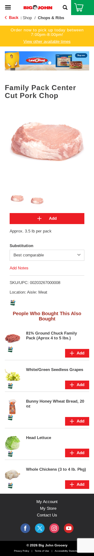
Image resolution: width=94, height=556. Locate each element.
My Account (47, 501)
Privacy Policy (21, 551)
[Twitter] (40, 528)
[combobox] (47, 255)
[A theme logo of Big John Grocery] (37, 7)
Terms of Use (42, 551)
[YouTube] (54, 528)
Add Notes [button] (19, 268)
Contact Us (47, 515)
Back (13, 17)
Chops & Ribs (51, 18)
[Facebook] (25, 528)
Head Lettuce (38, 437)
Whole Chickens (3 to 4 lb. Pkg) (56, 469)
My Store (48, 508)
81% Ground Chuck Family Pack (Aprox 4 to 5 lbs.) (51, 335)
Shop (27, 18)
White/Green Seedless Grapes (54, 369)
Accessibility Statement (67, 551)
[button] (44, 62)
